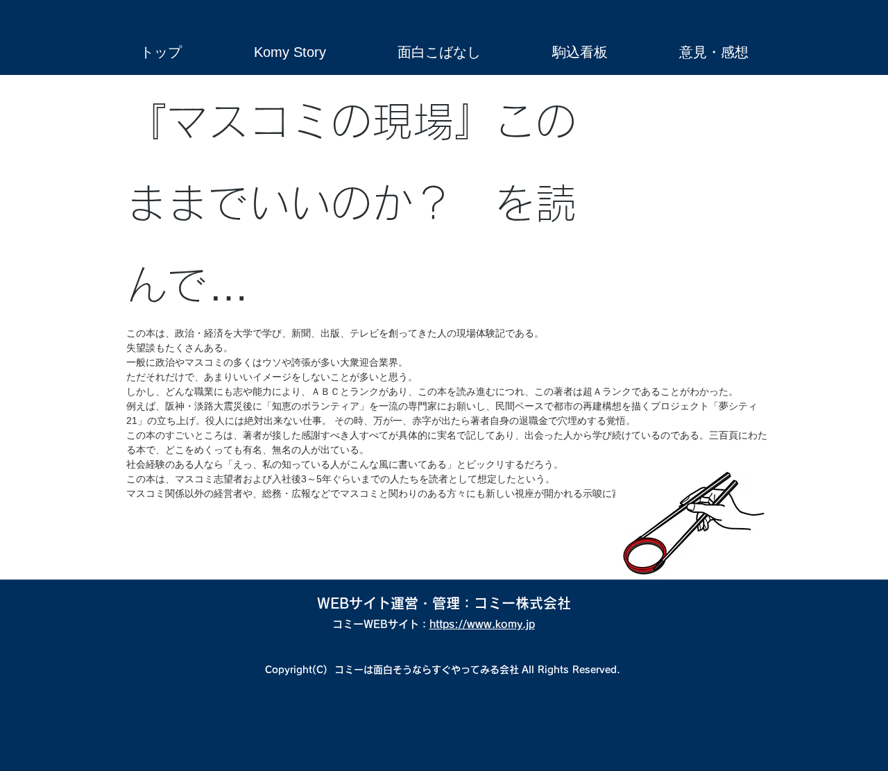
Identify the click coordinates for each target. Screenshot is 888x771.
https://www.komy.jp (482, 624)
